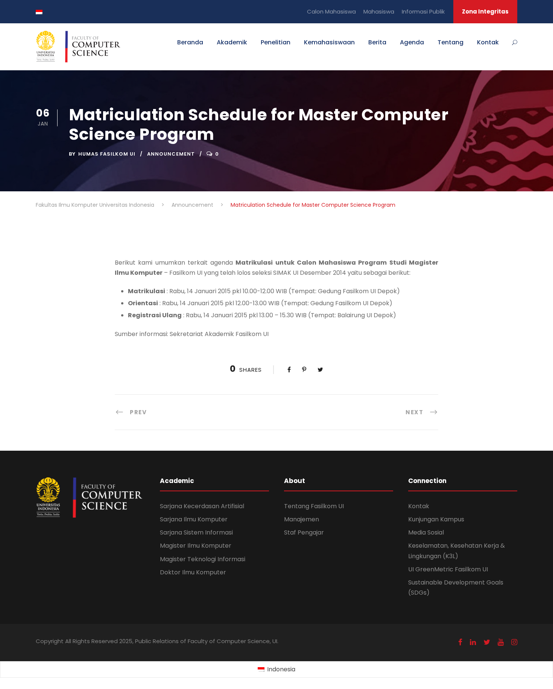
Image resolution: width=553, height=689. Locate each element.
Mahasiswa (378, 11)
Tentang (450, 42)
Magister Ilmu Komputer (195, 545)
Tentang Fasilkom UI (314, 506)
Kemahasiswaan (329, 42)
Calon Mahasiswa (331, 11)
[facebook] (460, 642)
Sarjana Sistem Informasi (196, 532)
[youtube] (501, 642)
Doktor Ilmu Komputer (193, 572)
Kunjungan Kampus (436, 519)
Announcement (171, 153)
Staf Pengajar (304, 532)
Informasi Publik (423, 11)
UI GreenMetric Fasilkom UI (448, 569)
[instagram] (514, 642)
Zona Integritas (485, 11)
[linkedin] (473, 642)
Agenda (412, 42)
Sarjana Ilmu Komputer (194, 519)
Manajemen (301, 519)
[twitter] (486, 642)
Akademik (232, 42)
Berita (377, 42)
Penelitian (275, 42)
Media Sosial (426, 532)
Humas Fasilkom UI (106, 153)
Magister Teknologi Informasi (202, 559)
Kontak (488, 42)
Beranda (190, 42)
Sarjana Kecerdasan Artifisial (202, 506)
